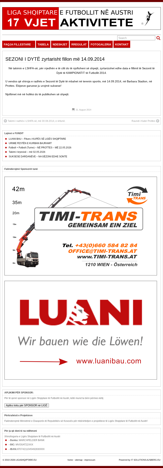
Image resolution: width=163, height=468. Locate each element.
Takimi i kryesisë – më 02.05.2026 (27, 152)
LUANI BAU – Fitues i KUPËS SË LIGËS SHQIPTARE (37, 138)
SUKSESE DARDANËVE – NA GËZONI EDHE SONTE (38, 156)
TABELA (43, 44)
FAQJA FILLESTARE (17, 44)
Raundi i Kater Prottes (143, 121)
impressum (89, 460)
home (70, 460)
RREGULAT (79, 44)
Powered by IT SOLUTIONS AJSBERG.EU (139, 460)
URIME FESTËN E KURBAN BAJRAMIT (30, 143)
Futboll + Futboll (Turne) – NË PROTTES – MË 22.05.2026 (40, 147)
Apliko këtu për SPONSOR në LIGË (26, 405)
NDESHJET (60, 44)
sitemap (78, 460)
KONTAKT (122, 44)
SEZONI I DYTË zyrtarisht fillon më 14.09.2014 (55, 59)
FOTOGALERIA (101, 44)
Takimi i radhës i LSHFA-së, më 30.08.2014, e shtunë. (36, 121)
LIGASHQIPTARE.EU (26, 460)
